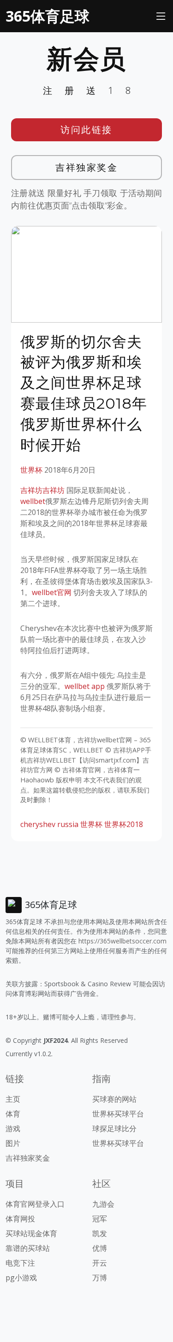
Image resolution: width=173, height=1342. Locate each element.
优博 (99, 1248)
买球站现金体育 (31, 1233)
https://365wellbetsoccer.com (122, 941)
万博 (99, 1278)
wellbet (32, 501)
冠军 (99, 1219)
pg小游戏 (21, 1278)
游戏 (13, 1128)
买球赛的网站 (114, 1099)
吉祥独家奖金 (86, 167)
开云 (99, 1263)
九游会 (103, 1204)
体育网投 (20, 1219)
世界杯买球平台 (118, 1114)
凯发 (99, 1233)
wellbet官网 (52, 592)
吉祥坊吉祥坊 (42, 490)
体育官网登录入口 (35, 1204)
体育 (13, 1114)
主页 (13, 1099)
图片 (13, 1143)
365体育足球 (47, 16)
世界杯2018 (123, 824)
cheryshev (37, 824)
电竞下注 (20, 1263)
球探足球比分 (114, 1128)
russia (67, 824)
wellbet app (85, 686)
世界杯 (31, 470)
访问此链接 (86, 129)
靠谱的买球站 (28, 1248)
